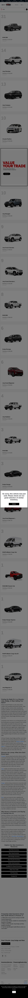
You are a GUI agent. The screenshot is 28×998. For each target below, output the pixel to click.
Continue (14, 504)
